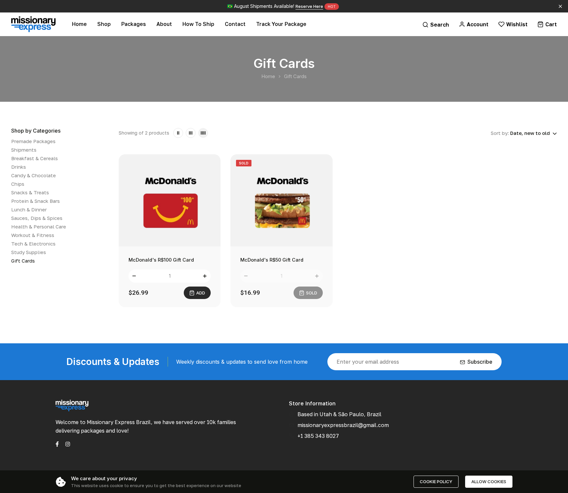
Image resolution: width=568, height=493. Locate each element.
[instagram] (67, 443)
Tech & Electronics (33, 243)
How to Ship (198, 24)
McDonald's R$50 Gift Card (271, 260)
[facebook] (57, 443)
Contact (235, 24)
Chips (17, 184)
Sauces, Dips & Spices (36, 218)
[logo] (33, 24)
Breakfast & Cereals (34, 158)
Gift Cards (23, 261)
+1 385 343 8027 (318, 436)
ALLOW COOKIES (488, 481)
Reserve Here (309, 6)
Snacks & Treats (30, 192)
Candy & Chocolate (33, 175)
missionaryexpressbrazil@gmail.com (343, 425)
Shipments (23, 150)
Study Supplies (28, 252)
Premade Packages (33, 141)
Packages (133, 24)
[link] (178, 133)
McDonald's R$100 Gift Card (161, 260)
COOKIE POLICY (436, 481)
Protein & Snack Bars (35, 201)
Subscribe (479, 361)
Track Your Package (281, 24)
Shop (104, 24)
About (164, 24)
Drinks (18, 167)
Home (79, 24)
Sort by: (500, 133)
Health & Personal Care (38, 226)
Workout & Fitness (32, 235)
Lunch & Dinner (29, 209)
